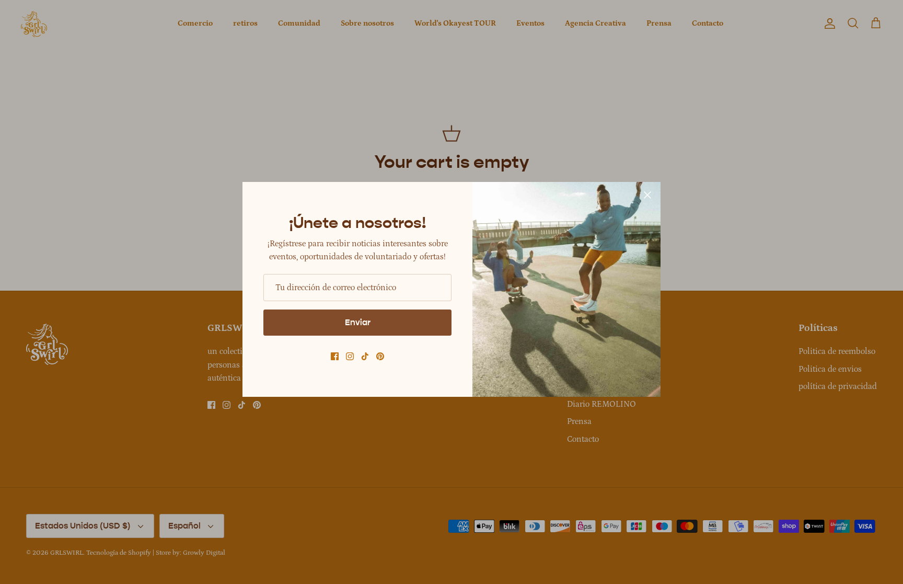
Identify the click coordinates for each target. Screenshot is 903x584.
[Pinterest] (380, 356)
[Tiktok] (365, 356)
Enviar (358, 322)
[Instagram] (350, 356)
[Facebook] (335, 356)
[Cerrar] (647, 195)
